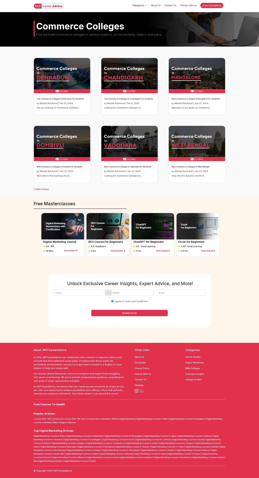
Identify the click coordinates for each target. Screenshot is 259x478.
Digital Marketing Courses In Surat (188, 439)
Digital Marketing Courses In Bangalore (187, 419)
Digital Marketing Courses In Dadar (82, 454)
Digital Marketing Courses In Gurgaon (176, 443)
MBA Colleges (192, 368)
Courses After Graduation (98, 419)
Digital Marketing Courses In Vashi (150, 454)
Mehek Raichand (49, 103)
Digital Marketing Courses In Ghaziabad (121, 450)
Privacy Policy (142, 368)
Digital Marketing (194, 362)
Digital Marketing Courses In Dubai (80, 461)
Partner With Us (143, 374)
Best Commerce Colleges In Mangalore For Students (196, 99)
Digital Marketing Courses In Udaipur (84, 450)
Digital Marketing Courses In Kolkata (194, 436)
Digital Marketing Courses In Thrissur (132, 446)
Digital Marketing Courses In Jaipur (160, 436)
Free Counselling (212, 5)
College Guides (193, 379)
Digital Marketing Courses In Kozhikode (172, 457)
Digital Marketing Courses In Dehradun (58, 446)
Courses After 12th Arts (74, 419)
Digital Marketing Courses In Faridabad (96, 446)
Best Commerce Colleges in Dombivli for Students (59, 166)
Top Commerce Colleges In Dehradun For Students (60, 99)
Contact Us (140, 379)
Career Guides (193, 357)
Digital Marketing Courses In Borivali (116, 454)
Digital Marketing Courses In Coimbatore (105, 443)
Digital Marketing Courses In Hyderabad (84, 436)
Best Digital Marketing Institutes (48, 461)
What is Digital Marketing (123, 419)
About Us (139, 357)
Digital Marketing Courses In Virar (102, 457)
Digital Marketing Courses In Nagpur (68, 443)
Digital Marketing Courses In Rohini (208, 457)
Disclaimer (140, 362)
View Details (70, 250)
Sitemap (139, 385)
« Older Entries (41, 189)
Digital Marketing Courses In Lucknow (153, 439)
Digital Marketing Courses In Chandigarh (82, 439)
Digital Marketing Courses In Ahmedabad (124, 436)
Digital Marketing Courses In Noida (141, 443)
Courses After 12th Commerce (48, 419)
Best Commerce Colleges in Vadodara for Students (127, 166)
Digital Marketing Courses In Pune (49, 436)
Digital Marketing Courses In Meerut (192, 450)
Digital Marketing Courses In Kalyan (184, 454)
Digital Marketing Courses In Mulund (68, 457)
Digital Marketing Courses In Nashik (201, 446)
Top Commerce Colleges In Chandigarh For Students (128, 99)
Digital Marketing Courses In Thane (167, 446)
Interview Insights (194, 374)
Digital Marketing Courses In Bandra (136, 457)
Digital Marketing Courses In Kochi (118, 439)
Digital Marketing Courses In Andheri (158, 450)
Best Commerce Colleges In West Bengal (190, 166)
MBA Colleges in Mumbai (64, 422)
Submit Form (129, 313)
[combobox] (108, 293)
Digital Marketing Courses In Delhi (151, 419)
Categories (138, 5)
